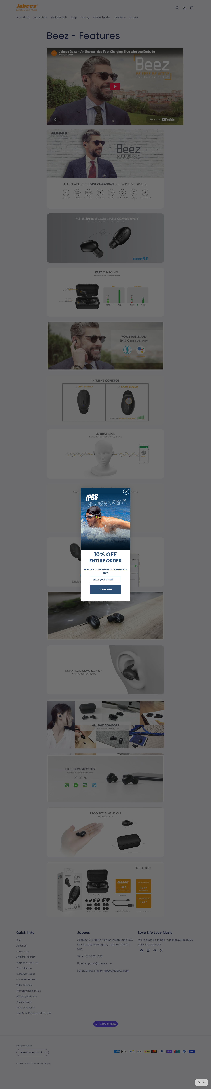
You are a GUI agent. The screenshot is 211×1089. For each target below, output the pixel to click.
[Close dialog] (126, 491)
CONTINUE (105, 589)
